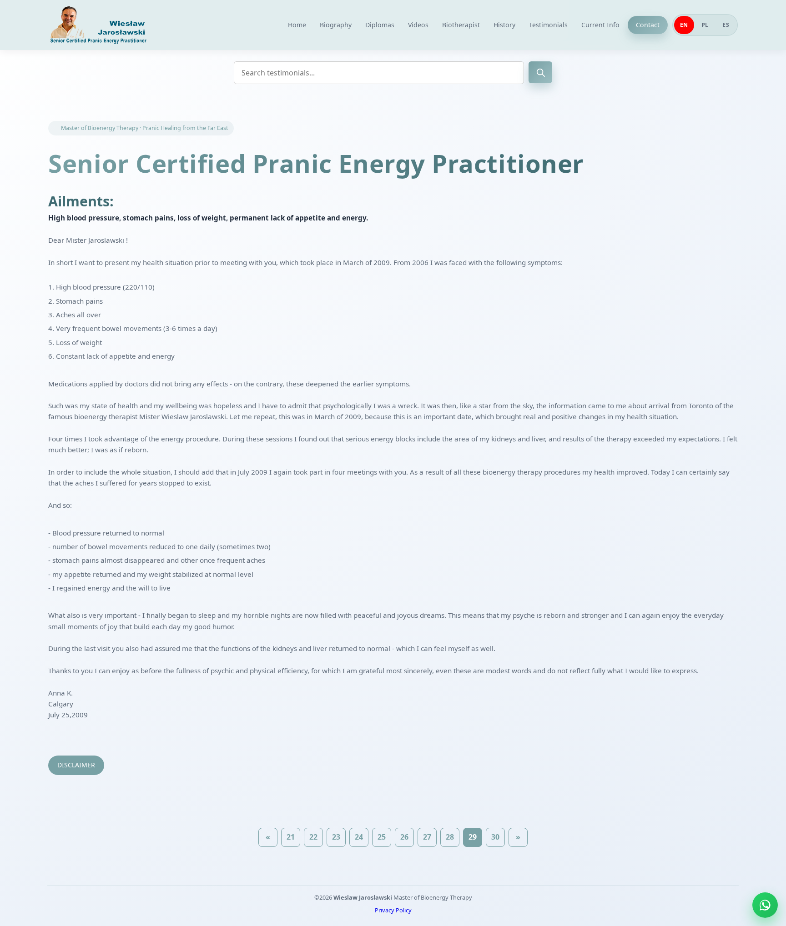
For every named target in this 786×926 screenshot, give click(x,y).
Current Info (600, 24)
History (504, 24)
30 (495, 837)
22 (313, 837)
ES (725, 25)
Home (297, 24)
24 (359, 837)
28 (450, 837)
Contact (648, 24)
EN (684, 25)
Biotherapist (461, 24)
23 (336, 837)
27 (427, 837)
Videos (418, 24)
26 (404, 837)
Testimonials (548, 24)
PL (705, 25)
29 (473, 837)
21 (291, 837)
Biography (336, 24)
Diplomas (379, 24)
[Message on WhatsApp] (765, 905)
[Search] (540, 72)
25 (382, 837)
